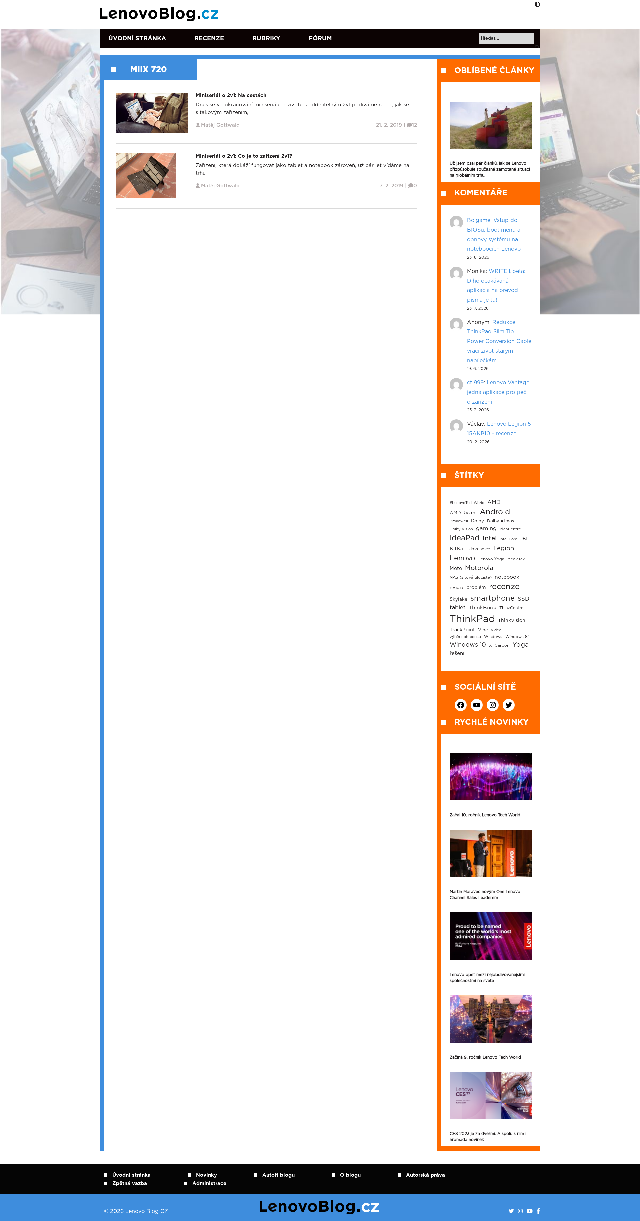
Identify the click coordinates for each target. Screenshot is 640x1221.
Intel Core (508, 539)
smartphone (492, 598)
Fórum (320, 39)
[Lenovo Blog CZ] (160, 14)
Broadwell (459, 521)
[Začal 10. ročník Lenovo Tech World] (491, 776)
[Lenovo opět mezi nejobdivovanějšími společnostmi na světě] (491, 936)
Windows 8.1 (517, 637)
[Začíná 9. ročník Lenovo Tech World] (491, 1019)
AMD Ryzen (463, 513)
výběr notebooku (465, 637)
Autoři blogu (278, 1175)
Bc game (478, 220)
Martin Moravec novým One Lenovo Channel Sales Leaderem (485, 895)
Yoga (520, 644)
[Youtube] (530, 1211)
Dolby (477, 521)
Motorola (479, 568)
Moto (456, 568)
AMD (494, 502)
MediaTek (516, 559)
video (496, 630)
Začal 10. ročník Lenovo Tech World (485, 815)
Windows (493, 637)
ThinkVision (511, 620)
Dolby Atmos (500, 521)
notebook (507, 577)
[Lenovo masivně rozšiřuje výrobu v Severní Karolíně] (491, 125)
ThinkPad (472, 619)
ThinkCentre (511, 608)
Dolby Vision (461, 529)
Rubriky (266, 39)
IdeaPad (465, 538)
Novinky (206, 1175)
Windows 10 (468, 645)
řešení (457, 653)
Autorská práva (425, 1175)
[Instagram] (520, 1211)
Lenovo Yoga (491, 559)
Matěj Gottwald (220, 125)
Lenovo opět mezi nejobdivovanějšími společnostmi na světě (487, 978)
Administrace (209, 1183)
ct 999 (475, 382)
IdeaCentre (510, 529)
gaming (486, 528)
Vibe (483, 630)
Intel (490, 538)
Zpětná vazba (129, 1183)
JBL (524, 539)
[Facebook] (538, 1211)
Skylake (458, 599)
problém (476, 587)
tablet (458, 607)
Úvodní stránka (137, 39)
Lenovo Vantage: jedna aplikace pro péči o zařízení (499, 392)
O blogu (350, 1175)
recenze (504, 587)
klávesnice (479, 549)
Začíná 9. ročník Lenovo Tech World (485, 1057)
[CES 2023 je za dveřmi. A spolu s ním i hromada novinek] (491, 1095)
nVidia (456, 587)
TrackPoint (462, 630)
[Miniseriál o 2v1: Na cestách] (152, 112)
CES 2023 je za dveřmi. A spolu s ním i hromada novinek (488, 1137)
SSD (523, 599)
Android (495, 512)
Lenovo (462, 558)
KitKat (457, 548)
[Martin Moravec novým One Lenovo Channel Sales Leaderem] (491, 853)
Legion (503, 548)
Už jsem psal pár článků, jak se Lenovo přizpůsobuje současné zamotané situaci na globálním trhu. (490, 169)
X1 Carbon (499, 645)
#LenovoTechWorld (467, 503)
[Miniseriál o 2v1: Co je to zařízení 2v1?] (146, 175)
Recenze (209, 39)
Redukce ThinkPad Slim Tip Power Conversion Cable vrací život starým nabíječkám (499, 341)
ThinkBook (482, 607)
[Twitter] (511, 1211)
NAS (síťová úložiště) (471, 577)
